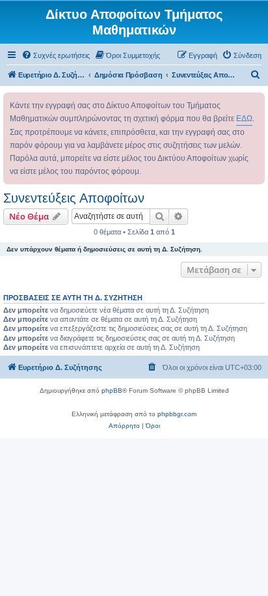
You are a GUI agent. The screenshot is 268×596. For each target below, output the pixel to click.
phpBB (111, 390)
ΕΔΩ (244, 118)
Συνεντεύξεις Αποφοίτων (73, 198)
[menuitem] (55, 55)
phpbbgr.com (176, 414)
